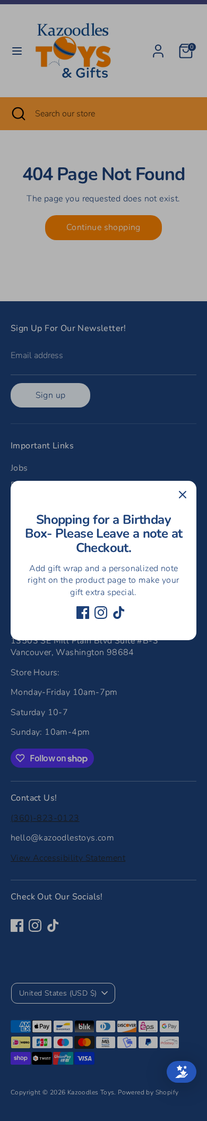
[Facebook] (82, 612)
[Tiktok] (119, 612)
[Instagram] (100, 612)
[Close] (182, 494)
